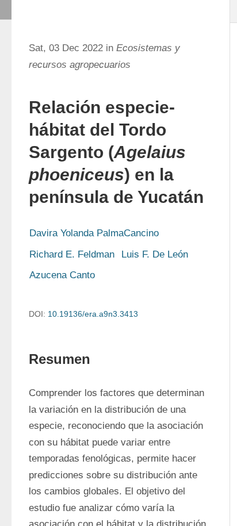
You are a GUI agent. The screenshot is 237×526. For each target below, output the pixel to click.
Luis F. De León (154, 254)
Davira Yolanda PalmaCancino (94, 233)
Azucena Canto (62, 275)
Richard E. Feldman (71, 254)
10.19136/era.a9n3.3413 (93, 313)
